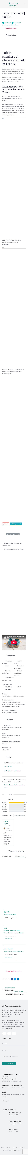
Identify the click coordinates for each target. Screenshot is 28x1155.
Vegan (6, 787)
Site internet (8, 938)
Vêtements (6, 930)
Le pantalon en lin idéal (15, 1112)
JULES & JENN (8, 949)
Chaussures (13, 914)
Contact (24, 1148)
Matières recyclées (19, 785)
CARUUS (6, 912)
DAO (5, 928)
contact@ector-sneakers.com (12, 771)
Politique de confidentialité (18, 1150)
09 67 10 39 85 (8, 767)
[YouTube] (11, 539)
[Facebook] (4, 539)
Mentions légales (7, 1150)
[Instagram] (7, 539)
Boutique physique (18, 932)
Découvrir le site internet (12, 534)
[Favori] (3, 908)
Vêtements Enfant (8, 932)
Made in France (8, 785)
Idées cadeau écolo (14, 1129)
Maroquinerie (20, 951)
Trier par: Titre (19, 856)
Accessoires (7, 914)
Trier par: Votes (19, 815)
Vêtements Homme (15, 930)
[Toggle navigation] (25, 4)
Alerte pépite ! (6, 822)
